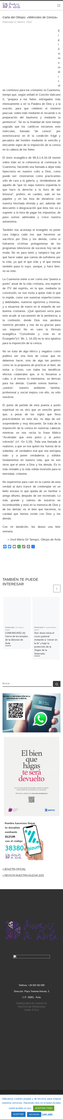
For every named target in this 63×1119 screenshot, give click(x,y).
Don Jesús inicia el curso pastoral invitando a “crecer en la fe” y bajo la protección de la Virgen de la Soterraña (45, 643)
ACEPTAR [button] (18, 1114)
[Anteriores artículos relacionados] (48, 588)
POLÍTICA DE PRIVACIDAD (31, 1007)
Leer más (47, 1114)
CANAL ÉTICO (31, 1010)
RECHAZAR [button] (34, 1114)
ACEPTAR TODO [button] (43, 1108)
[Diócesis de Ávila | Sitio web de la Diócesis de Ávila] (11, 5)
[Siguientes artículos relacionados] (56, 588)
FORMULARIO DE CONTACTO (31, 1003)
